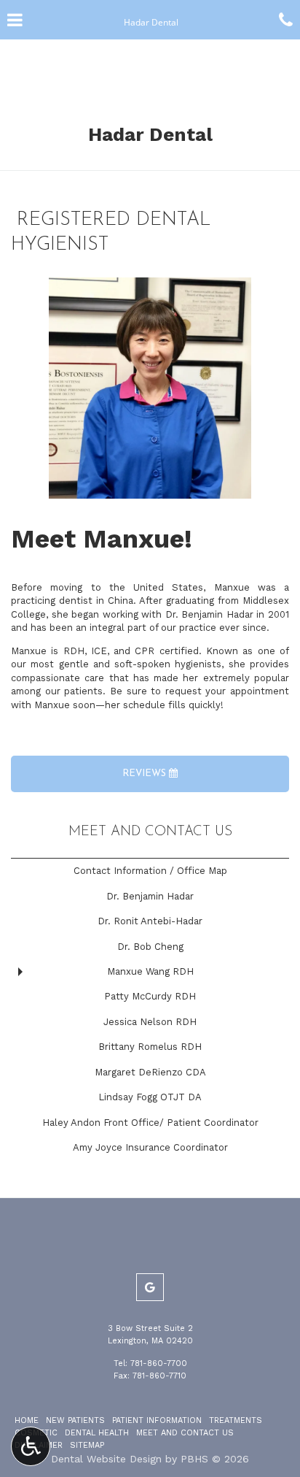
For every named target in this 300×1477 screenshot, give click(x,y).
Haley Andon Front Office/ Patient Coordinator (150, 1122)
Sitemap (87, 1445)
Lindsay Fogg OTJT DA (150, 1097)
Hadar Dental (150, 134)
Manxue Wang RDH (150, 971)
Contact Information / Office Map (150, 870)
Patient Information (157, 1420)
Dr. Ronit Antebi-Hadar (150, 921)
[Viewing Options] (30, 1446)
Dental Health (97, 1433)
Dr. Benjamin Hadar (150, 896)
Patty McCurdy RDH (150, 996)
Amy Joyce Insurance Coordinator (150, 1147)
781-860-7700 (158, 1363)
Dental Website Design (106, 1459)
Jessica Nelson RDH (150, 1021)
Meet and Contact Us (150, 832)
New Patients (75, 1420)
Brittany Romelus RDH (150, 1046)
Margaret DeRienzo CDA (150, 1072)
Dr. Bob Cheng (150, 946)
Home (27, 1420)
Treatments (235, 1420)
